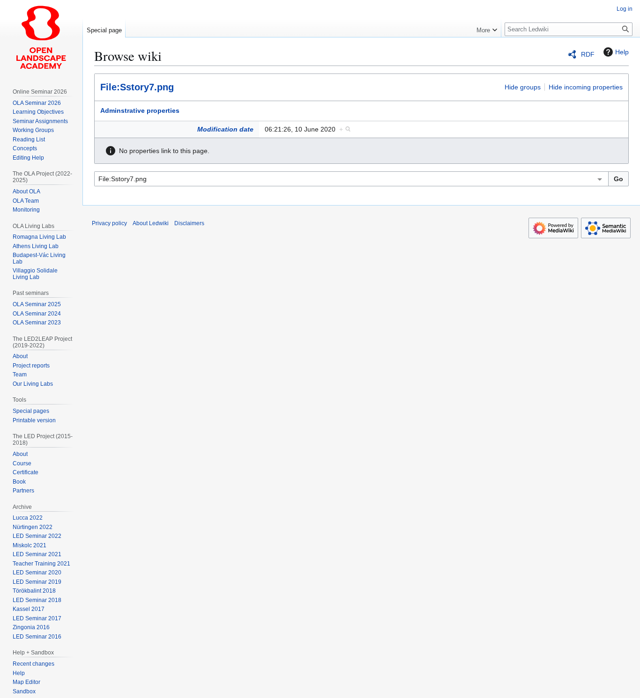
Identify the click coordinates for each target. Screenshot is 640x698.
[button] (487, 28)
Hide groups (523, 87)
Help (622, 52)
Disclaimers (189, 223)
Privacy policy (109, 223)
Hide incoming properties (586, 87)
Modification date (225, 129)
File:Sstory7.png (137, 87)
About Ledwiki (151, 223)
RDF (588, 54)
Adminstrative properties (139, 110)
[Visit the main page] (41, 37)
